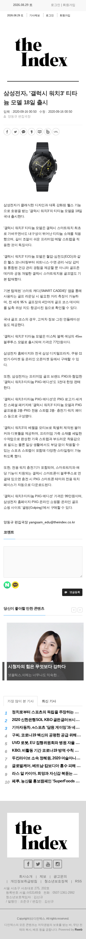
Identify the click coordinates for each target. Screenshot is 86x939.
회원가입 (69, 5)
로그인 (55, 5)
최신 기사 (49, 701)
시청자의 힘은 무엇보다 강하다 (33, 666)
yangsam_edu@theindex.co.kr (52, 522)
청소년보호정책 (56, 881)
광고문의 (60, 876)
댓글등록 (74, 592)
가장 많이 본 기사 (20, 701)
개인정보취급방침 (24, 881)
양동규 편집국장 (19, 116)
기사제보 (34, 15)
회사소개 (25, 876)
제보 (43, 876)
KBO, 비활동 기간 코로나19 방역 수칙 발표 (47, 750)
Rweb (78, 929)
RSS (78, 881)
